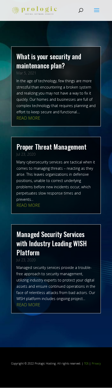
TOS (86, 363)
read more (28, 118)
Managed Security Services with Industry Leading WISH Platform (51, 243)
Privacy (96, 363)
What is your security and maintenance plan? (48, 60)
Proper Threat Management (51, 146)
